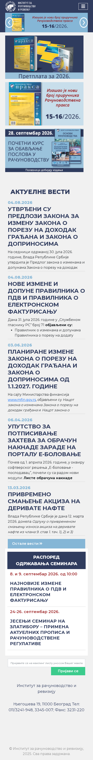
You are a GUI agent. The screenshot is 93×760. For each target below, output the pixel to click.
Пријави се (68, 671)
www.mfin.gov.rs (22, 400)
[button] (9, 22)
